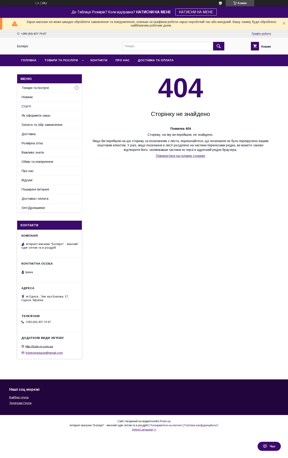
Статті (26, 106)
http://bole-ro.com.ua (39, 346)
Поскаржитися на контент (166, 425)
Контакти (98, 60)
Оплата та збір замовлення (42, 125)
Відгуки (27, 180)
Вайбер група (19, 397)
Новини (27, 97)
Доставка (29, 134)
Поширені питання (35, 189)
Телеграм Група (20, 403)
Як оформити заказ (36, 115)
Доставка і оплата (35, 198)
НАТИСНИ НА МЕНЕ (196, 12)
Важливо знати (33, 152)
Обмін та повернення (37, 161)
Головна (28, 60)
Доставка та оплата (155, 60)
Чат (272, 446)
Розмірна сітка (32, 143)
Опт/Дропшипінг (33, 208)
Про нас (122, 60)
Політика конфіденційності (201, 425)
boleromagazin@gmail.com (44, 352)
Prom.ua (165, 421)
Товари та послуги (61, 60)
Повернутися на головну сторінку (180, 156)
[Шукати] (218, 46)
